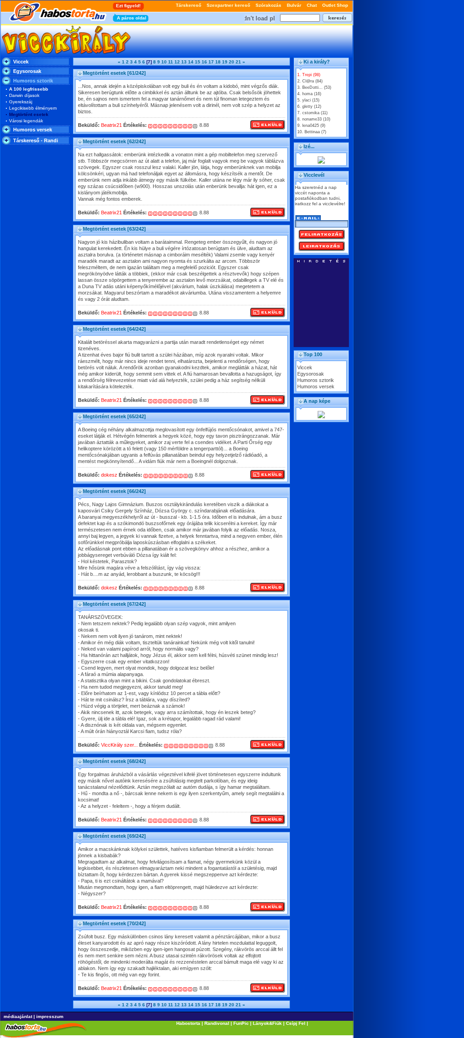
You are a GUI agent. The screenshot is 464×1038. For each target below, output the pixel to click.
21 (238, 61)
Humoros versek (32, 129)
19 (224, 61)
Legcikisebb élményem (33, 108)
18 (218, 61)
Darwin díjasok (24, 95)
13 (184, 61)
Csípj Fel (295, 1023)
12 (177, 61)
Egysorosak (27, 71)
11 (170, 61)
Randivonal (216, 1023)
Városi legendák (26, 120)
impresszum (49, 1016)
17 (211, 61)
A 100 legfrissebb (28, 89)
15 (197, 61)
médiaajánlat (18, 1016)
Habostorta (188, 1023)
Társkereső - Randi (35, 140)
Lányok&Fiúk (267, 1023)
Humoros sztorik (315, 380)
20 (231, 61)
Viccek (21, 61)
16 (204, 61)
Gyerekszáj (20, 101)
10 (164, 61)
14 (190, 61)
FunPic (241, 1023)
